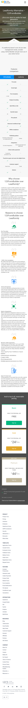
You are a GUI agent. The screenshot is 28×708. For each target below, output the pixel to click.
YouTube (16, 686)
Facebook (4, 686)
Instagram (21, 686)
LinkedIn (12, 686)
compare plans (21, 500)
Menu (25, 2)
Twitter (8, 686)
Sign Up (14, 423)
